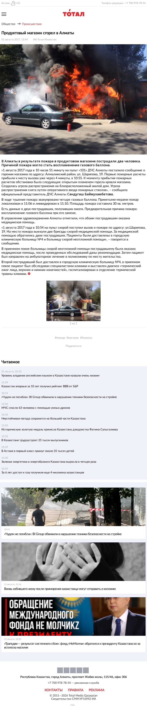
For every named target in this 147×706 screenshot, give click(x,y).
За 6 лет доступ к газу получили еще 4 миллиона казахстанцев (42, 472)
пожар (60, 337)
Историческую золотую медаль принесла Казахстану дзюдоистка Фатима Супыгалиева (59, 429)
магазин (73, 337)
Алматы (87, 337)
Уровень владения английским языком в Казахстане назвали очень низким (50, 375)
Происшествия (32, 24)
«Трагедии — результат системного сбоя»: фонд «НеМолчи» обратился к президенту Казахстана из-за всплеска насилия (72, 645)
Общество (8, 24)
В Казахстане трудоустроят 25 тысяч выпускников (34, 440)
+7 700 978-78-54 (135, 3)
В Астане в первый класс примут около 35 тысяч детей (37, 451)
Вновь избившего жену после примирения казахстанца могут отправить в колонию (60, 589)
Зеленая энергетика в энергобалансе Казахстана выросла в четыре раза (48, 461)
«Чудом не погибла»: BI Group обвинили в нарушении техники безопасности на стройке (59, 397)
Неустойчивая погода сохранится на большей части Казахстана (43, 418)
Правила (75, 690)
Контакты (54, 690)
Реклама (96, 690)
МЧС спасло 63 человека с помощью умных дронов (35, 407)
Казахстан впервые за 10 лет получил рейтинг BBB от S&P (39, 386)
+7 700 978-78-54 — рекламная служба (73, 682)
